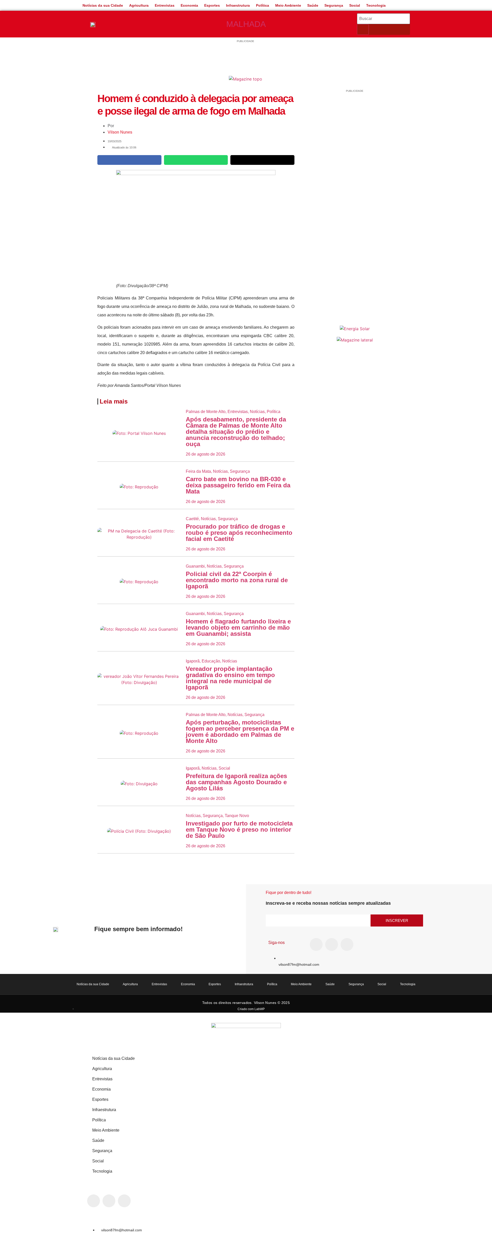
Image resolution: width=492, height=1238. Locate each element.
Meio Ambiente (288, 5)
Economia (189, 5)
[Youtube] (347, 944)
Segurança (333, 5)
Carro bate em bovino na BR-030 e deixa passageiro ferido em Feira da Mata (238, 485)
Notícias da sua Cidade (103, 5)
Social (354, 5)
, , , (233, 411)
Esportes (212, 5)
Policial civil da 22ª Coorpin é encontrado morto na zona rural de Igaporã (237, 580)
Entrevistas (165, 5)
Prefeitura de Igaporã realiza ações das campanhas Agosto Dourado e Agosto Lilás (236, 782)
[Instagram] (331, 944)
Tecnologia (376, 5)
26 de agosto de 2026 (205, 454)
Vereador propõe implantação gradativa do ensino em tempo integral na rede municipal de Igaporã (230, 678)
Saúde (312, 5)
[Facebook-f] (316, 944)
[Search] (363, 29)
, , (218, 471)
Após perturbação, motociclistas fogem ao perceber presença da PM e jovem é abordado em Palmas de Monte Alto (240, 731)
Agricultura (139, 5)
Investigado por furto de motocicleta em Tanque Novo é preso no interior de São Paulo (239, 829)
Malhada (246, 24)
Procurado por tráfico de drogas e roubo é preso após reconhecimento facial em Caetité (239, 532)
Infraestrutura (238, 5)
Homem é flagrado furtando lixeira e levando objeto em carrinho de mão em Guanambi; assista (238, 627)
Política (262, 5)
